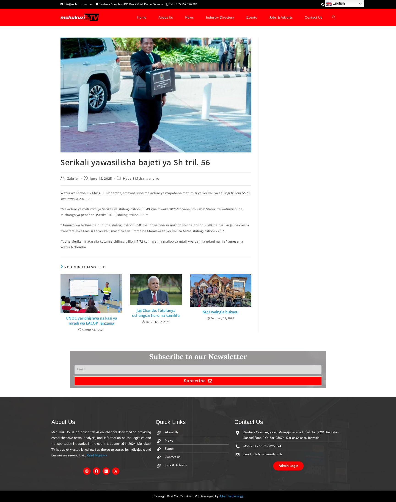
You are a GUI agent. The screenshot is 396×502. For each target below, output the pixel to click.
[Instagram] (87, 471)
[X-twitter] (115, 471)
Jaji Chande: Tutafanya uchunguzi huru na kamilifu (156, 313)
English (338, 3)
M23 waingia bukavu (220, 312)
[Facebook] (96, 471)
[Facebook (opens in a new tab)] (323, 4)
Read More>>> (96, 455)
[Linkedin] (106, 471)
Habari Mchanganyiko (141, 178)
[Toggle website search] (333, 17)
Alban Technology (231, 496)
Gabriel (73, 178)
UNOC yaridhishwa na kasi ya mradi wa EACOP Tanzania (91, 321)
